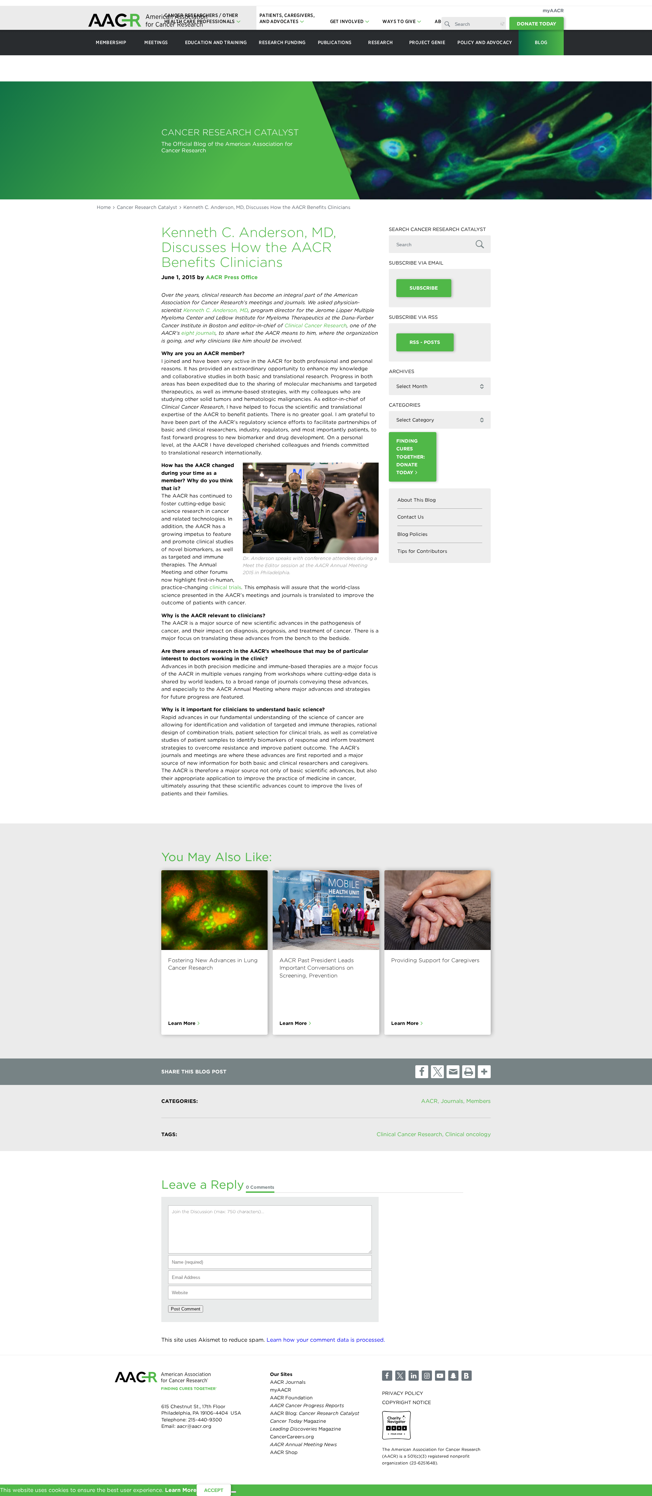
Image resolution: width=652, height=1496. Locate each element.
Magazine (298, 1421)
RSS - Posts (425, 342)
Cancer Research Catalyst (147, 207)
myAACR (553, 10)
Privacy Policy (402, 1393)
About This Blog (416, 500)
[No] (233, 1492)
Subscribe (424, 288)
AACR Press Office (232, 277)
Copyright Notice (406, 1402)
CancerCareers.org (292, 1436)
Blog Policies (412, 534)
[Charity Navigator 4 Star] (396, 1425)
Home (104, 207)
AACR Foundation (291, 1397)
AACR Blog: (314, 1413)
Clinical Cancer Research (409, 1134)
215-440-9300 (205, 1419)
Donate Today (536, 23)
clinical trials (225, 587)
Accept (213, 1490)
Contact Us (410, 517)
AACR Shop (283, 1452)
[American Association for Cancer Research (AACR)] (147, 21)
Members (478, 1101)
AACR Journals (288, 1382)
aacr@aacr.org (194, 1426)
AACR (429, 1101)
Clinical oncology (468, 1134)
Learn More (182, 1023)
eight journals (198, 333)
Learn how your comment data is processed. (326, 1340)
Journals (452, 1101)
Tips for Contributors (422, 551)
